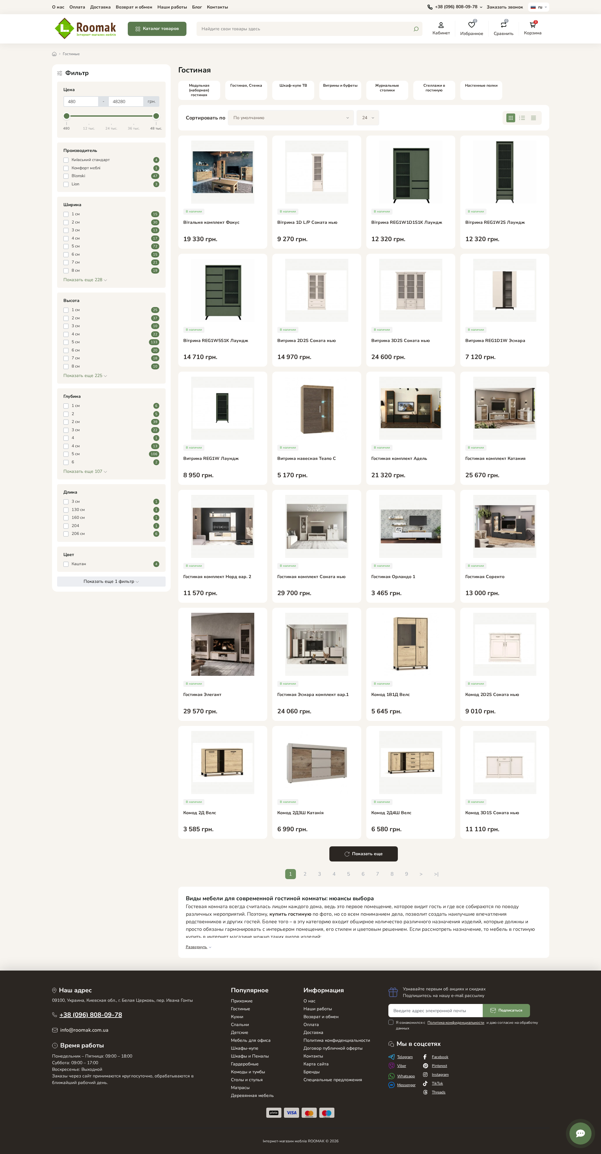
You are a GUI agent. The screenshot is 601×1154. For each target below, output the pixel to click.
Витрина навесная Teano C (306, 458)
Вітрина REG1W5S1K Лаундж (215, 341)
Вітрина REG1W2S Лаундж (495, 222)
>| (436, 874)
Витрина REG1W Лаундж (211, 458)
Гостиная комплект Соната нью (311, 577)
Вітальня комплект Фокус (211, 222)
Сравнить (504, 28)
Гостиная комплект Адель (399, 458)
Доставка (100, 7)
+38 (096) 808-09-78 (91, 1015)
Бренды (311, 1072)
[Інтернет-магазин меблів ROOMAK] (86, 28)
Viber (401, 1065)
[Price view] (533, 117)
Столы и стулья (247, 1080)
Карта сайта (316, 1064)
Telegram (405, 1056)
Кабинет (441, 33)
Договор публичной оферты (332, 1048)
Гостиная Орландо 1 (393, 577)
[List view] (522, 117)
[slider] (67, 116)
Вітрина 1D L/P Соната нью (307, 222)
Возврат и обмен (134, 7)
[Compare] (267, 182)
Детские (239, 1032)
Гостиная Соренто (484, 577)
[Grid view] (510, 117)
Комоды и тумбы (248, 1072)
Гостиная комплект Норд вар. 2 (217, 577)
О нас (58, 7)
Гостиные (240, 1009)
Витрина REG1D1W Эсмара (495, 341)
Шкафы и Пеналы (250, 1056)
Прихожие (242, 1001)
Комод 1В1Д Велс (390, 695)
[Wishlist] (267, 171)
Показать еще (367, 854)
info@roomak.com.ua (84, 1030)
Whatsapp (406, 1076)
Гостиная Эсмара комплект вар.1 (313, 695)
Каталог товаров (161, 29)
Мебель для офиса (251, 1040)
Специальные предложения (332, 1080)
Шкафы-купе (244, 1048)
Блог (197, 7)
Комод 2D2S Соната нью (492, 695)
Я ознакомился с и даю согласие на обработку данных (467, 1025)
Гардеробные (245, 1064)
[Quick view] (267, 160)
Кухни (237, 1017)
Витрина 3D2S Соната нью (400, 341)
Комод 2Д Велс (199, 813)
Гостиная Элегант (202, 695)
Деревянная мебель (252, 1096)
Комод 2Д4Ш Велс (391, 813)
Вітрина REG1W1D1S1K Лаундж (406, 222)
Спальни (240, 1025)
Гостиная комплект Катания (495, 458)
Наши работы (172, 7)
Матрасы (240, 1088)
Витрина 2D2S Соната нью (306, 341)
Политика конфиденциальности (336, 1040)
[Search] (416, 29)
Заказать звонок (505, 7)
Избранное (471, 28)
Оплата (77, 7)
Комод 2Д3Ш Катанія (300, 813)
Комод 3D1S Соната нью (492, 813)
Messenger (406, 1084)
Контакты (217, 7)
